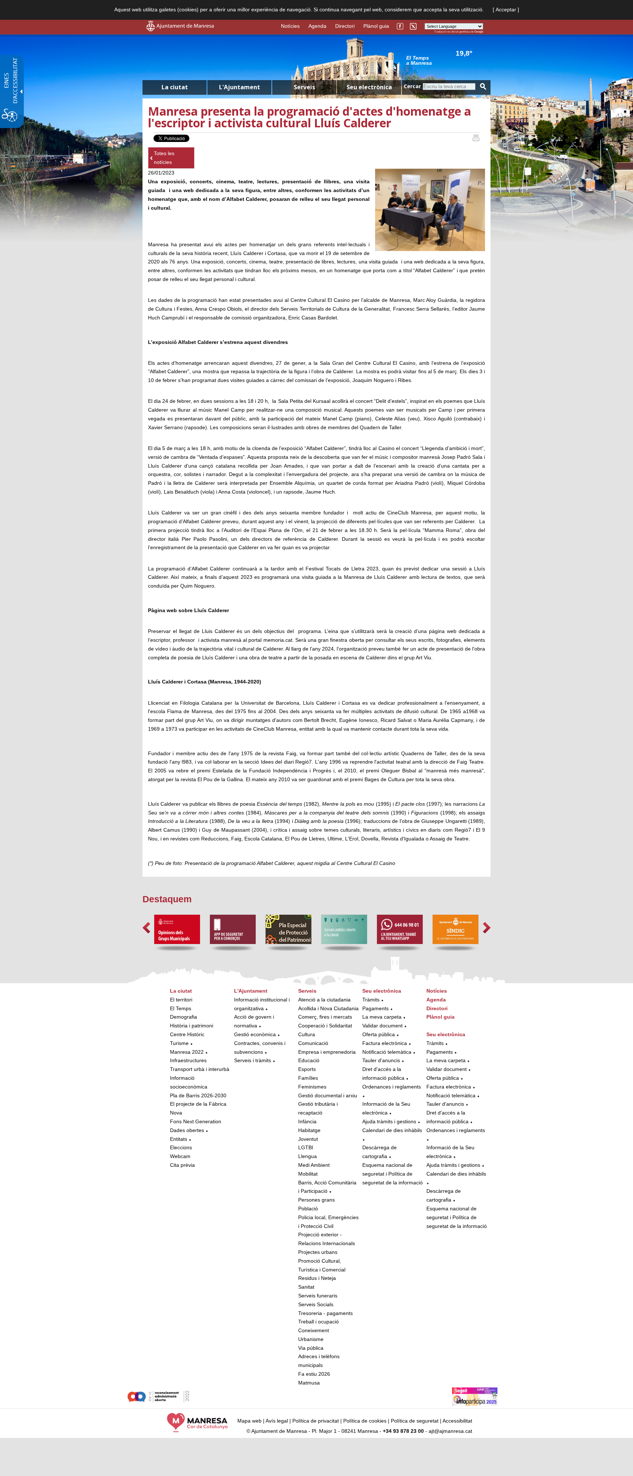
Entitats (178, 1139)
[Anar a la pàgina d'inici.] (180, 30)
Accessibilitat (457, 1421)
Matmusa (309, 1383)
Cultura (306, 1034)
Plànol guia (376, 26)
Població (308, 1208)
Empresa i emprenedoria (327, 1052)
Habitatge (309, 1130)
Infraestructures (188, 1060)
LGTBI (305, 1147)
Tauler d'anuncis (381, 1060)
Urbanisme (310, 1339)
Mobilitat (308, 1174)
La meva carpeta (381, 1017)
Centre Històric (187, 1034)
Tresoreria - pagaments (325, 1313)
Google (478, 31)
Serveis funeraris (317, 1296)
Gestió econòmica (255, 1034)
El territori (181, 1000)
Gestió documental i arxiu (327, 1095)
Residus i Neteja (317, 1278)
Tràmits (371, 1000)
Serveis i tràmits (252, 1060)
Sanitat (306, 1287)
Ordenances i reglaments (391, 1087)
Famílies (308, 1078)
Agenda (317, 26)
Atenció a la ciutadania (324, 1000)
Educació (308, 1060)
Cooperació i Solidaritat (325, 1026)
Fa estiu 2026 (314, 1374)
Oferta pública (378, 1034)
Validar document (382, 1026)
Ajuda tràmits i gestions (389, 1121)
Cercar (412, 86)
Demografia (183, 1017)
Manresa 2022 (187, 1052)
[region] (444, 60)
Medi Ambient (314, 1165)
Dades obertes (188, 1130)
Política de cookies (364, 1421)
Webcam (180, 1156)
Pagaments (375, 1008)
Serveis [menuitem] (304, 87)
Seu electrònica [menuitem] (369, 87)
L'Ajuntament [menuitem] (239, 87)
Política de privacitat (315, 1421)
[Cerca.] (483, 86)
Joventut (308, 1139)
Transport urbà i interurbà (199, 1069)
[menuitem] (200, 1078)
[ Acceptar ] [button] (506, 9)
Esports (307, 1069)
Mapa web (249, 1421)
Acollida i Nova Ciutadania (328, 1008)
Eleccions (181, 1147)
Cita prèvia (182, 1165)
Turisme (179, 1043)
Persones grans (316, 1200)
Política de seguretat (414, 1421)
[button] (146, 927)
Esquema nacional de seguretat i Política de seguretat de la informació (392, 1173)
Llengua (307, 1156)
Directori (345, 26)
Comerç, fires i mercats (325, 1017)
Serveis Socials (315, 1304)
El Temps (180, 1008)
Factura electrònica (384, 1043)
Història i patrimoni (191, 1026)
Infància (307, 1121)
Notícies (290, 26)
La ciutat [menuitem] (175, 87)
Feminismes (312, 1087)
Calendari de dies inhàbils (392, 1130)
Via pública (310, 1348)
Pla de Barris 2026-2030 (198, 1095)
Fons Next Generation (195, 1121)
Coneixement (313, 1330)
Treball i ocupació (318, 1322)
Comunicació (313, 1043)
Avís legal (277, 1421)
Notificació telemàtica (386, 1052)
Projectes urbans (317, 1252)
